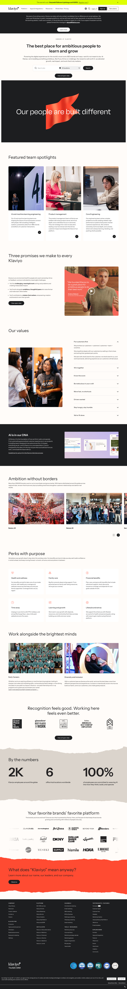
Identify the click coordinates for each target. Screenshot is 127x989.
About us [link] (14, 882)
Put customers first (81, 342)
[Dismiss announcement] (118, 2)
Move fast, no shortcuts (82, 392)
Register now (83, 2)
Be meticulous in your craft (84, 384)
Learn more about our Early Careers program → (23, 689)
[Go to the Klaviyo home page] (13, 8)
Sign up (102, 8)
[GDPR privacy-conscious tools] (115, 965)
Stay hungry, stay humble (83, 407)
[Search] (89, 9)
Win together (79, 368)
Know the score (79, 376)
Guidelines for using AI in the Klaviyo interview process (25, 453)
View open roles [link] (16, 303)
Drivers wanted (79, 399)
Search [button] (88, 68)
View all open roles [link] (63, 738)
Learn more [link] (63, 29)
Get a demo (113, 8)
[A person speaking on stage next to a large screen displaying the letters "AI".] (26, 188)
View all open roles (63, 76)
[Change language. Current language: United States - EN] (86, 9)
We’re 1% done (79, 415)
